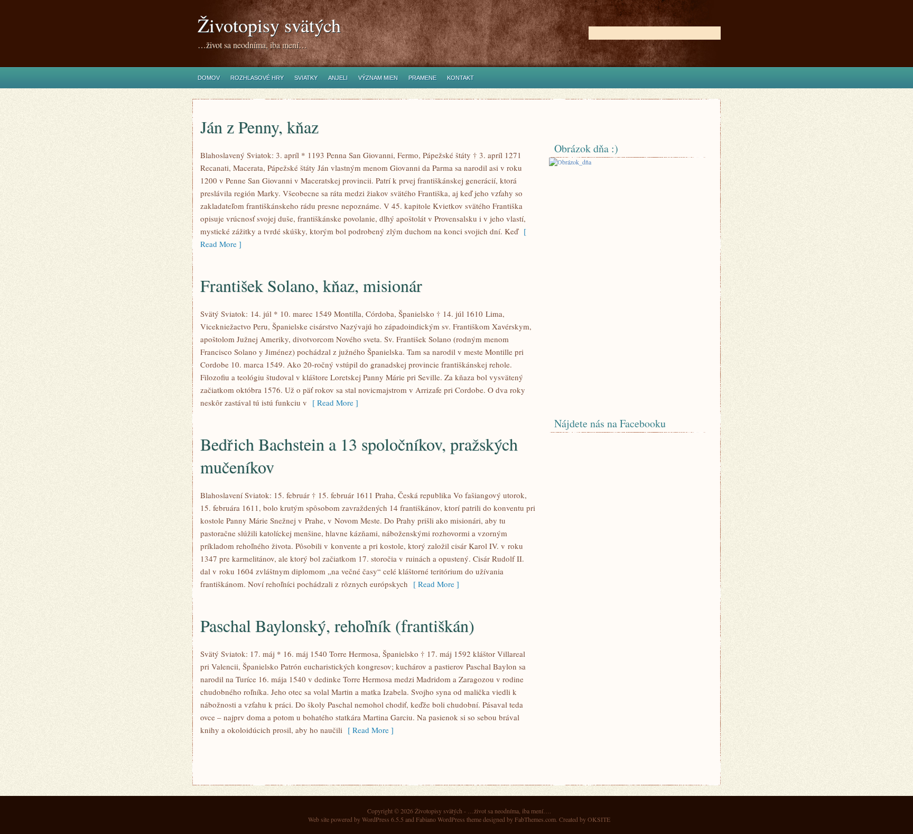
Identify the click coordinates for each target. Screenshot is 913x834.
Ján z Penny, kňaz (259, 126)
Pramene (422, 78)
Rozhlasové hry (257, 78)
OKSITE (599, 819)
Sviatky (306, 78)
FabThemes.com (535, 819)
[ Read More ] (332, 402)
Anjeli (338, 78)
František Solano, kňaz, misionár (311, 285)
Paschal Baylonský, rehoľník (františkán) (337, 625)
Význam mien (378, 78)
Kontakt (460, 78)
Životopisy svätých (269, 25)
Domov (209, 78)
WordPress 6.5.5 (383, 819)
